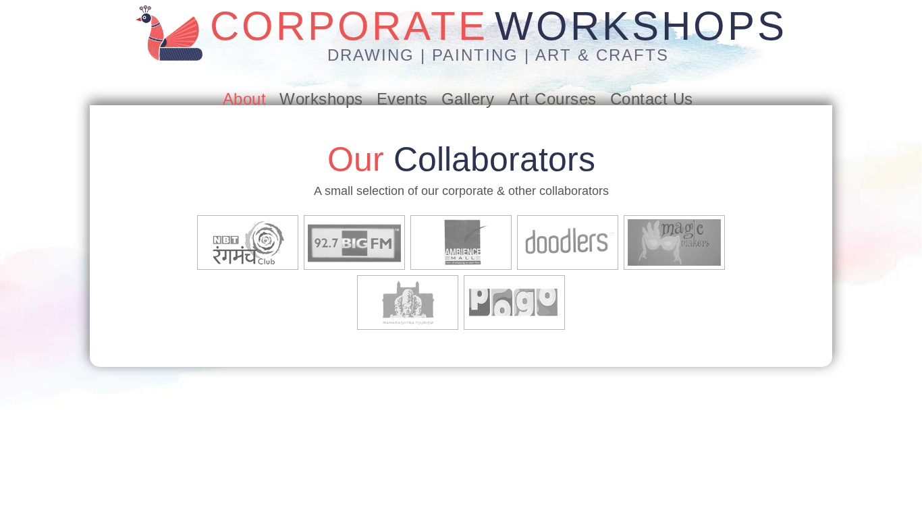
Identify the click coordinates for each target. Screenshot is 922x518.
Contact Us (651, 99)
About (245, 99)
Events (402, 99)
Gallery (468, 99)
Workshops (321, 99)
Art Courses (552, 99)
